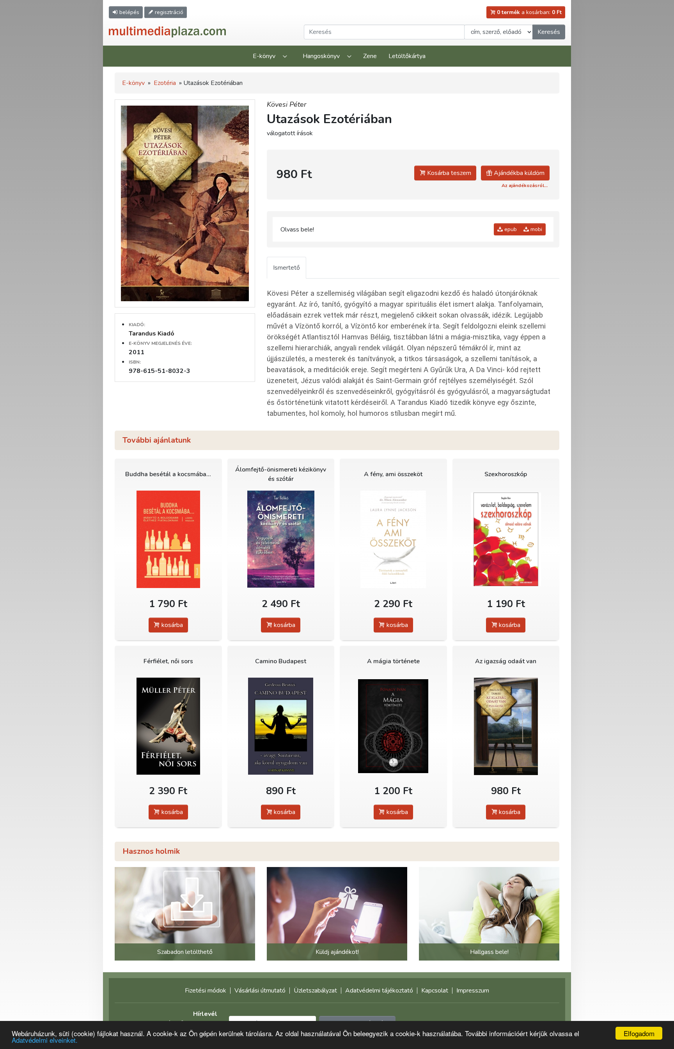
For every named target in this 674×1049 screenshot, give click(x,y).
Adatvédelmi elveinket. (45, 1040)
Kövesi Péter (286, 104)
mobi (535, 229)
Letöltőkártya (407, 56)
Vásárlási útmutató (260, 990)
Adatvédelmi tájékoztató (379, 990)
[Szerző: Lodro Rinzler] (168, 539)
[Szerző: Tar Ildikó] (281, 539)
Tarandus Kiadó (151, 333)
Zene (370, 56)
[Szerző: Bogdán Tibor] (506, 539)
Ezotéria (165, 83)
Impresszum (472, 990)
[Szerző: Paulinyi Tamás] (506, 726)
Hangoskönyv (321, 56)
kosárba (171, 625)
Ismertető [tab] (286, 267)
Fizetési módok (205, 990)
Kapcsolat (434, 990)
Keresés (548, 32)
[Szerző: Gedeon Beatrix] (281, 726)
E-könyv (264, 56)
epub (510, 229)
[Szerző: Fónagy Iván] (393, 726)
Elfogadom (639, 1033)
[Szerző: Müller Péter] (168, 726)
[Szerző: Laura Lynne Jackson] (393, 539)
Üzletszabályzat (315, 990)
